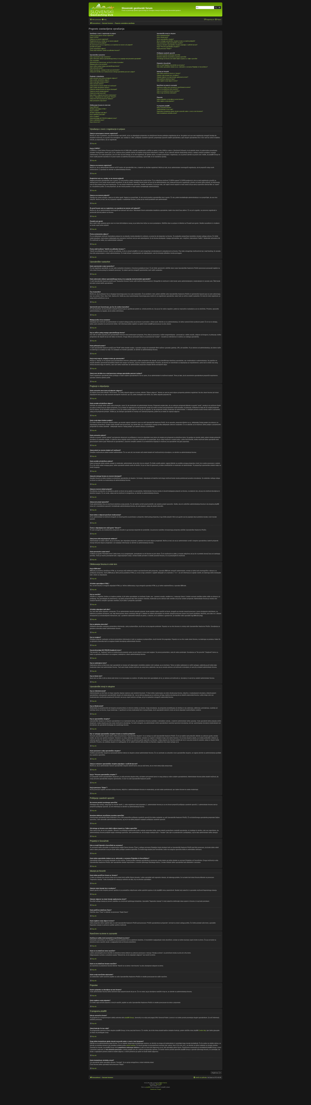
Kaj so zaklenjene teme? (97, 120)
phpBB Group (129, 1017)
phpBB (148, 1087)
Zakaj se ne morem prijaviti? (98, 43)
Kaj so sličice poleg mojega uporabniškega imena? (104, 66)
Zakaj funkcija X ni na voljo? (165, 109)
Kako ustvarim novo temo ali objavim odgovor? (103, 78)
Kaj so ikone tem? (95, 122)
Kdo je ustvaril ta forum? (164, 107)
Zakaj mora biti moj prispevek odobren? (101, 98)
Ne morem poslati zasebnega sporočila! (168, 55)
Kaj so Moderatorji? (162, 37)
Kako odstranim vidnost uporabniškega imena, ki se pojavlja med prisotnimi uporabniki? (115, 58)
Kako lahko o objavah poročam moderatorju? (103, 95)
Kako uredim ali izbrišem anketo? (99, 87)
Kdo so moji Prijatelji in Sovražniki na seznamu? (171, 65)
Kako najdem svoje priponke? (165, 101)
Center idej (202, 1030)
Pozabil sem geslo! (95, 46)
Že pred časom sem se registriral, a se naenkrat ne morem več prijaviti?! (111, 45)
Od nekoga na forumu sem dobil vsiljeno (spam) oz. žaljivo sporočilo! (177, 58)
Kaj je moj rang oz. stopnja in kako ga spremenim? (104, 70)
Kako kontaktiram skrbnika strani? (167, 113)
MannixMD (159, 1084)
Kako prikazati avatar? (96, 68)
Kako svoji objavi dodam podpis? (99, 82)
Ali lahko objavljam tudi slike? (98, 112)
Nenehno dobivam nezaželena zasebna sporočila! (171, 57)
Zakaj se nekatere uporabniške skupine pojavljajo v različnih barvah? (177, 45)
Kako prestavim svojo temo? (98, 100)
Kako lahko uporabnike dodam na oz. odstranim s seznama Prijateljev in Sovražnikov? (182, 67)
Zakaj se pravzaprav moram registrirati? (102, 35)
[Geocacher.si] (105, 9)
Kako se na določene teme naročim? (167, 89)
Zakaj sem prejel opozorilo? (98, 93)
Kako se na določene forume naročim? (168, 91)
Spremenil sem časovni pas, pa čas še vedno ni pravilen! (106, 62)
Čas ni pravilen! (94, 60)
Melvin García (163, 1082)
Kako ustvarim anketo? (97, 83)
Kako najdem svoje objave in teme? (167, 81)
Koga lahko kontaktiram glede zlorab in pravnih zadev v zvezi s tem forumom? (180, 111)
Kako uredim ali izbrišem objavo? (99, 80)
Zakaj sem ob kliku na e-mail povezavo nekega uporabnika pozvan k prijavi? (112, 71)
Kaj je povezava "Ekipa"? (164, 48)
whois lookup (130, 1045)
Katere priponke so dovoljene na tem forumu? (170, 99)
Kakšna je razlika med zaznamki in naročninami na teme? (174, 87)
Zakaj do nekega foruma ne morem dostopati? (103, 89)
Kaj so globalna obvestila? (97, 114)
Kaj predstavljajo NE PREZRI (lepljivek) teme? (103, 118)
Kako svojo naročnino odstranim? (167, 93)
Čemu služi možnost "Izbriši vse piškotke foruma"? (105, 50)
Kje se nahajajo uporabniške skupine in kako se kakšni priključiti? (176, 41)
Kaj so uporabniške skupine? (165, 39)
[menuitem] (104, 19)
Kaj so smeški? (94, 110)
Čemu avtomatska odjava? (98, 48)
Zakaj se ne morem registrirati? (99, 39)
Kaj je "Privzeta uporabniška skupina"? (168, 46)
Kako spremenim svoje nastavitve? (100, 57)
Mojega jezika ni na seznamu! (98, 64)
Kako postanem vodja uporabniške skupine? (170, 43)
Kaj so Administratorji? (163, 35)
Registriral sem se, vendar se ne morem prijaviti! (104, 41)
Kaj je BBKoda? (94, 107)
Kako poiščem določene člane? (166, 79)
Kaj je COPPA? (94, 37)
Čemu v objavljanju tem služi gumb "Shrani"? (103, 97)
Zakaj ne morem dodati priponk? (99, 91)
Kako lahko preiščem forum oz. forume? (168, 73)
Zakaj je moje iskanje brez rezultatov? (168, 75)
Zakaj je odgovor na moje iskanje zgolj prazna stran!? (172, 77)
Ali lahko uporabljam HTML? (98, 109)
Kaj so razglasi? (94, 116)
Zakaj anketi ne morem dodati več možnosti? (103, 85)
